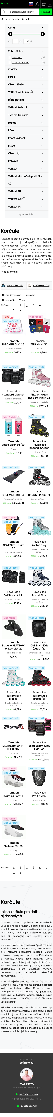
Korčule (26, 19)
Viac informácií (9, 271)
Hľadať (45, 12)
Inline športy (12, 19)
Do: (21, 41)
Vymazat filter (26, 214)
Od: (10, 41)
